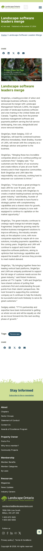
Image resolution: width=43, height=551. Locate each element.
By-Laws (4, 471)
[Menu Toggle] (40, 7)
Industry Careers (8, 492)
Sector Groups (7, 416)
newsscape (15, 334)
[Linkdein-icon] (11, 533)
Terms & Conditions (23, 540)
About (4, 407)
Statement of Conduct (10, 420)
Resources (6, 478)
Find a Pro (5, 441)
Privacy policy (7, 540)
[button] (26, 7)
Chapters (5, 412)
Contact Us (5, 425)
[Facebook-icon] (7, 533)
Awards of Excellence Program (14, 429)
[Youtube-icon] (15, 533)
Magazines (5, 483)
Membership (7, 457)
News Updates (7, 487)
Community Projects (9, 450)
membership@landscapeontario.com (17, 506)
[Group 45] (20, 533)
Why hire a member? (10, 446)
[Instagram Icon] (3, 533)
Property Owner (9, 437)
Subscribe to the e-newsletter (21, 395)
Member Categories (9, 466)
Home (4, 35)
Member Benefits (8, 462)
